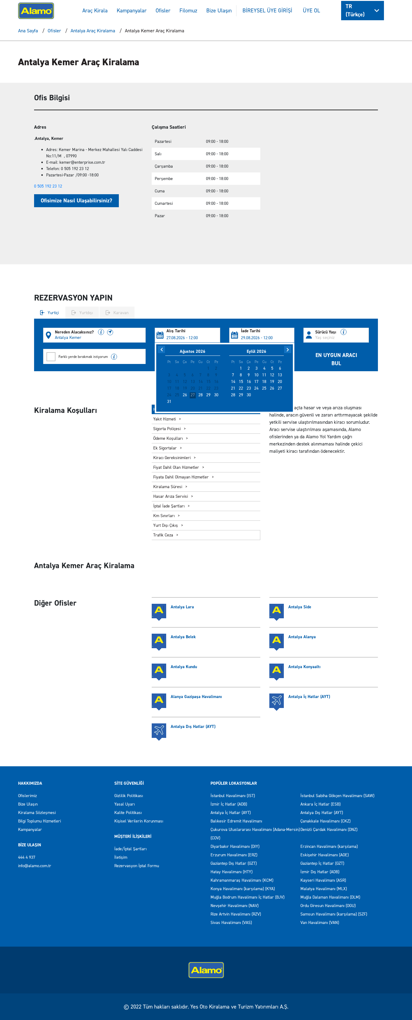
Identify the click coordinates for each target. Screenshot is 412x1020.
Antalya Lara (182, 607)
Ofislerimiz (27, 796)
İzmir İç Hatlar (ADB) (229, 804)
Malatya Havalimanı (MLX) (323, 889)
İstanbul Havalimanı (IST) (233, 796)
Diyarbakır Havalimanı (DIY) (235, 846)
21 (233, 388)
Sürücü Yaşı (326, 332)
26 (185, 395)
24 (256, 388)
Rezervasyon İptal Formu (136, 866)
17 (256, 382)
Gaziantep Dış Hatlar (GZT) (234, 863)
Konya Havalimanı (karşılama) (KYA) (243, 889)
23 (249, 388)
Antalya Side (299, 607)
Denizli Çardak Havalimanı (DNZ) (328, 829)
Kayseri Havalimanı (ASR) (323, 880)
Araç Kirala (95, 10)
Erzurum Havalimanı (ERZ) (234, 855)
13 (280, 375)
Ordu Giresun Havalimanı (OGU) (328, 906)
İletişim (120, 857)
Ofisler (163, 10)
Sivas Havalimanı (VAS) (231, 922)
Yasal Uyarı (124, 804)
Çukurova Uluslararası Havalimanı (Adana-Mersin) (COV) (255, 834)
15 (241, 382)
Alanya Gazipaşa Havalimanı (196, 697)
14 (233, 382)
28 (200, 395)
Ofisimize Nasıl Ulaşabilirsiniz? (76, 200)
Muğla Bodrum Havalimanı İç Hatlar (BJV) (247, 897)
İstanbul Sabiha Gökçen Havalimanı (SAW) (337, 796)
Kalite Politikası (128, 813)
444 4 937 (26, 857)
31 (169, 401)
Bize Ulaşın (219, 10)
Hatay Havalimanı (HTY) (231, 872)
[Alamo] (36, 10)
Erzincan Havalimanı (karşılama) (329, 846)
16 (249, 382)
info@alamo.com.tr (34, 866)
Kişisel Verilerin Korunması (138, 821)
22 (241, 388)
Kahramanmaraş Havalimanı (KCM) (242, 880)
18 (264, 382)
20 (280, 382)
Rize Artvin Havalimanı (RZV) (236, 914)
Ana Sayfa (28, 30)
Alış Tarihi (175, 331)
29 (208, 395)
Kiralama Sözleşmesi (37, 813)
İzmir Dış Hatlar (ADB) (319, 872)
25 (264, 388)
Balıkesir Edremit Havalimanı (236, 821)
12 (272, 375)
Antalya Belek (183, 637)
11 (264, 375)
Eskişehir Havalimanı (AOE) (324, 855)
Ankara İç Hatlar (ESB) (320, 804)
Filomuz (188, 10)
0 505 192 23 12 (48, 186)
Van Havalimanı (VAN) (319, 922)
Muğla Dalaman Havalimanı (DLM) (330, 897)
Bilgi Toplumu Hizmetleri (39, 821)
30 (216, 395)
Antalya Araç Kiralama (93, 30)
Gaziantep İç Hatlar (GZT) (322, 863)
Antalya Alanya (302, 637)
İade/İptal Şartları (130, 849)
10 (256, 375)
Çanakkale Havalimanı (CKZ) (325, 821)
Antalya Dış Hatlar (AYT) (193, 726)
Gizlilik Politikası (128, 796)
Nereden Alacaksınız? (75, 332)
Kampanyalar (132, 10)
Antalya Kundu (184, 667)
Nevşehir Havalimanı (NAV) (234, 906)
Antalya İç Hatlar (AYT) (309, 697)
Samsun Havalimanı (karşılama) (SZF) (333, 914)
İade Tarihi (250, 331)
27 (193, 395)
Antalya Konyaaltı (304, 667)
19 (272, 382)
